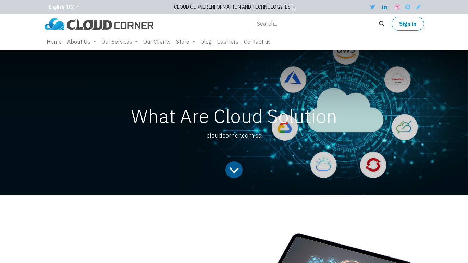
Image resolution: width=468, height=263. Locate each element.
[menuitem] (54, 42)
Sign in (407, 24)
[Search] (381, 24)
